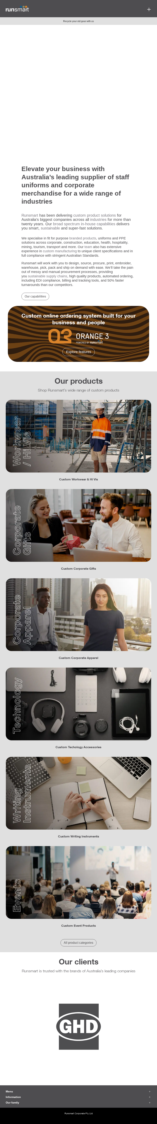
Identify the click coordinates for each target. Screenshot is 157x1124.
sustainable (50, 228)
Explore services (24, 127)
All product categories (78, 942)
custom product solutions (94, 215)
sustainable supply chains (47, 276)
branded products (82, 238)
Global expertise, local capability (71, 85)
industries (98, 219)
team (88, 247)
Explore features (78, 352)
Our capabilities (35, 296)
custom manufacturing (60, 251)
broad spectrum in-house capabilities (84, 224)
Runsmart (29, 215)
